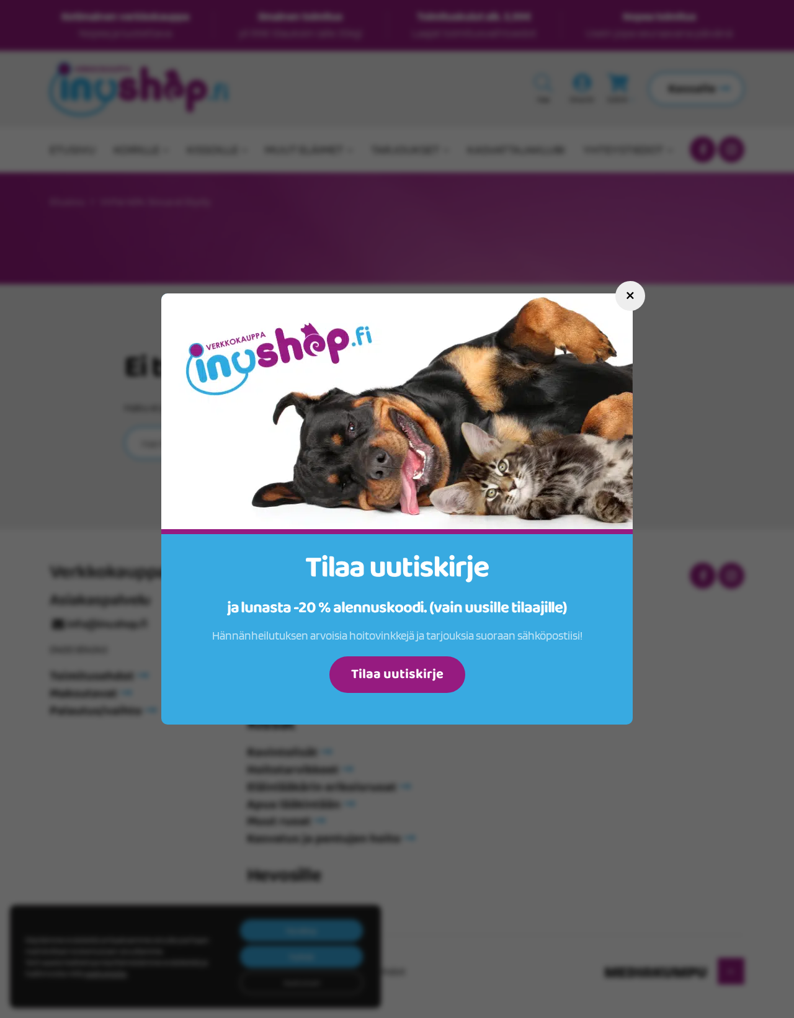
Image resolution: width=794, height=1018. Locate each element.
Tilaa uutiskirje (397, 674)
